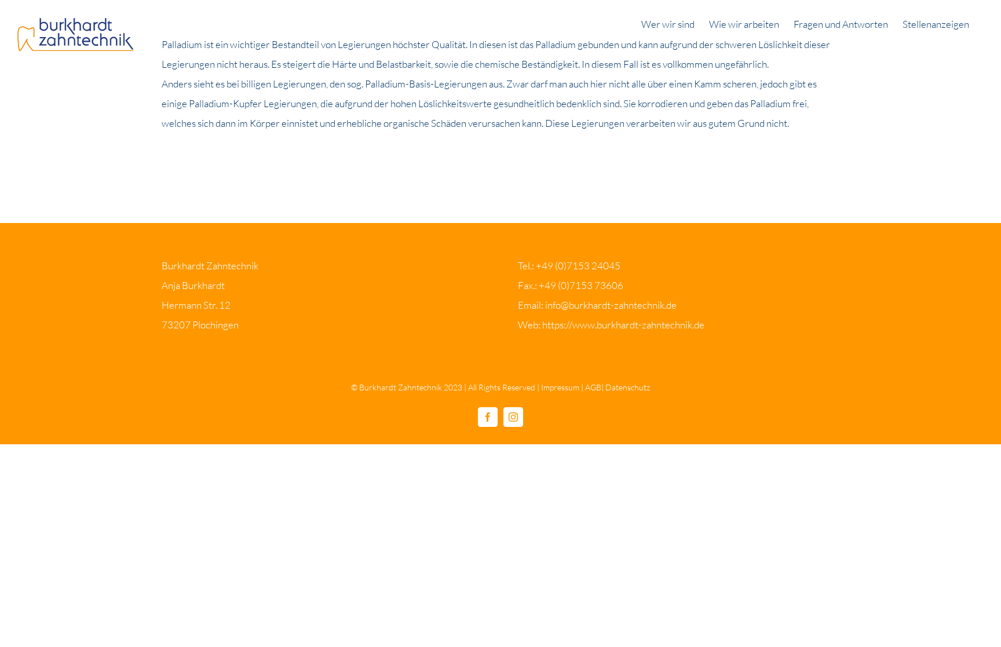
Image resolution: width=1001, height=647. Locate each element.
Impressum (560, 387)
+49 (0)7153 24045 (578, 265)
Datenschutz (627, 387)
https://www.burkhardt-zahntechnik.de (623, 325)
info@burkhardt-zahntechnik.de (611, 305)
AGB (593, 387)
